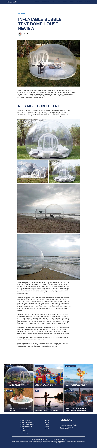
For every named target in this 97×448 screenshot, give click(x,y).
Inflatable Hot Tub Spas (25, 420)
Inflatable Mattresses (24, 428)
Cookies (54, 439)
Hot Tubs (36, 2)
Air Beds (71, 2)
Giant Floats (45, 2)
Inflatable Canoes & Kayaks (26, 426)
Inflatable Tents (23, 430)
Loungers (87, 2)
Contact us (47, 422)
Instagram (47, 426)
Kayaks (59, 2)
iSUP (53, 2)
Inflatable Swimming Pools (26, 422)
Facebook (47, 424)
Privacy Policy (48, 439)
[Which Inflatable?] (11, 1)
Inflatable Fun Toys (24, 433)
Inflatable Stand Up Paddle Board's (27, 424)
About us (47, 420)
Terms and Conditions (61, 439)
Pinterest (47, 428)
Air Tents (79, 2)
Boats (65, 2)
